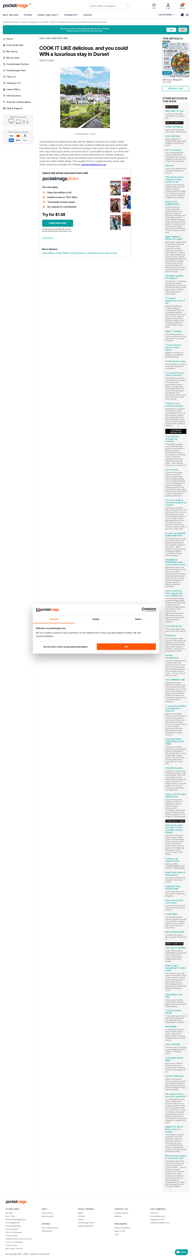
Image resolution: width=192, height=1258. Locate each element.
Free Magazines (13, 1223)
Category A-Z (13, 83)
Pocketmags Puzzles (17, 64)
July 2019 (44, 22)
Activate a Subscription (18, 102)
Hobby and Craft (48, 15)
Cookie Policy (12, 1245)
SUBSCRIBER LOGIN (51, 253)
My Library (12, 51)
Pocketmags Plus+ (16, 70)
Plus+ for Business (14, 1232)
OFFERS (28, 15)
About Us (154, 1213)
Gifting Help (47, 1231)
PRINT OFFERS (70, 253)
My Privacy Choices (14, 1248)
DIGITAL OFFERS (87, 253)
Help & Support (14, 108)
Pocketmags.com (157, 1216)
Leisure (87, 15)
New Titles (10, 1216)
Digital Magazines (85, 1226)
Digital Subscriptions (11, 22)
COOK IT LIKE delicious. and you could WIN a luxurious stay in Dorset (78, 22)
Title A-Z (11, 76)
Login (116, 1234)
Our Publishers (12, 1229)
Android (81, 1216)
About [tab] (138, 619)
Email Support (48, 1216)
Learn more (47, 238)
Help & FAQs (47, 1213)
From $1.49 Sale (14, 45)
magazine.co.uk (157, 1219)
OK (126, 647)
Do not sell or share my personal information (66, 647)
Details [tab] (96, 619)
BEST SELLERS (10, 15)
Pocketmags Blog (13, 1226)
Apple (80, 1213)
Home (9, 38)
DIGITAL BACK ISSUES (106, 253)
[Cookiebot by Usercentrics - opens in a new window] (144, 610)
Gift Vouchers (13, 95)
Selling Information (122, 1228)
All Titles (9, 1213)
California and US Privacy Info (19, 1239)
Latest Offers (13, 89)
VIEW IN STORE (175, 88)
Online (80, 1219)
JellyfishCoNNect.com (160, 1223)
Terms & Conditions (14, 1242)
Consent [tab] (54, 619)
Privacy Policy (12, 1235)
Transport (71, 15)
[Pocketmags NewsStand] (17, 5)
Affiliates (118, 1216)
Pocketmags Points (86, 1223)
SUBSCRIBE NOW (57, 223)
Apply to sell (119, 1231)
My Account (12, 57)
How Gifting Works (50, 1228)
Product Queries (121, 1213)
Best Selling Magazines (16, 1219)
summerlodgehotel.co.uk (93, 164)
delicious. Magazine (30, 22)
